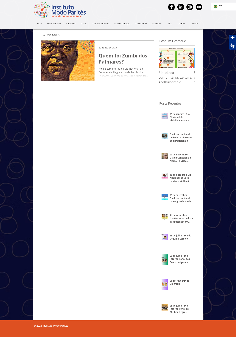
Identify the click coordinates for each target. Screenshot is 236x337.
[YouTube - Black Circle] (199, 7)
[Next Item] (189, 58)
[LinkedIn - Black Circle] (180, 7)
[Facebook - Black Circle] (171, 7)
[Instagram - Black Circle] (189, 7)
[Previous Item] (164, 58)
